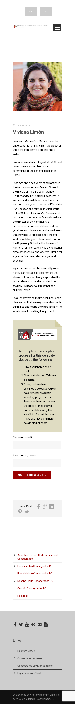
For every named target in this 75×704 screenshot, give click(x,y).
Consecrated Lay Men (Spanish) (35, 665)
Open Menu (57, 27)
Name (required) (22, 437)
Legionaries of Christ (29, 673)
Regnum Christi (26, 650)
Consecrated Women (29, 658)
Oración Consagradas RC (31, 588)
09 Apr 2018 (23, 125)
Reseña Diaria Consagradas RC (35, 581)
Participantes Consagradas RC (34, 566)
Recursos (22, 595)
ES (46, 11)
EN (30, 11)
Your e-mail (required (25, 455)
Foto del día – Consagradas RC (34, 573)
